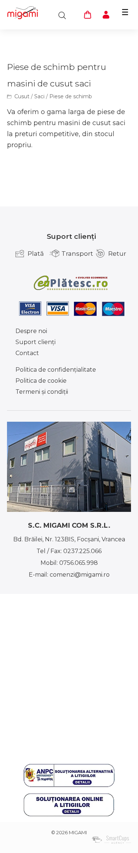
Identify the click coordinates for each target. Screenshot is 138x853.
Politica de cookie (41, 380)
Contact (27, 353)
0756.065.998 (78, 562)
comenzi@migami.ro (80, 574)
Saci (39, 96)
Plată (36, 253)
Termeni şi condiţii (41, 391)
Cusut (21, 96)
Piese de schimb (70, 96)
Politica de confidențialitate (55, 369)
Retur (117, 253)
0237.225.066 (82, 551)
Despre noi (31, 331)
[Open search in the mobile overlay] (62, 15)
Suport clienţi (35, 342)
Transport (77, 253)
